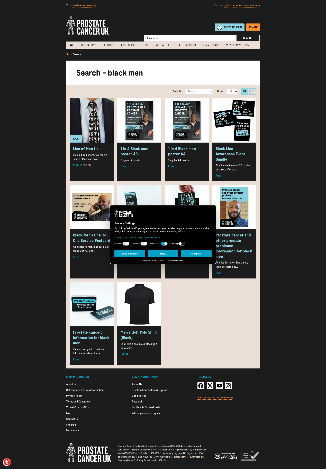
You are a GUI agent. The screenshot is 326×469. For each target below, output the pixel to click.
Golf (146, 45)
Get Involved (139, 396)
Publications (88, 45)
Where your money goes (146, 413)
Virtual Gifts (164, 45)
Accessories (128, 45)
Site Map (71, 424)
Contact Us (72, 419)
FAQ (68, 413)
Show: (220, 91)
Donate (253, 27)
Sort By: (177, 91)
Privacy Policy (74, 396)
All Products (187, 45)
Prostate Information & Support (150, 390)
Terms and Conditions (78, 401)
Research (137, 401)
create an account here (246, 5)
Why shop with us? (237, 45)
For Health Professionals (146, 407)
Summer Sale (211, 45)
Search (247, 38)
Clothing (108, 45)
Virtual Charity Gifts (77, 407)
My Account (73, 430)
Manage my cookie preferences (215, 397)
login (226, 5)
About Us (71, 384)
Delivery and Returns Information (85, 390)
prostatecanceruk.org (84, 5)
